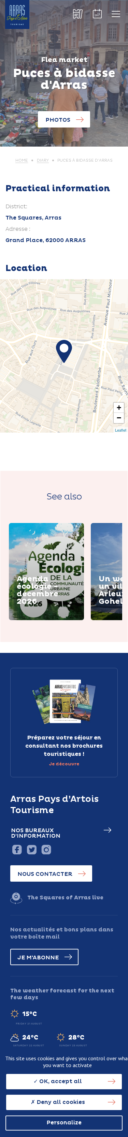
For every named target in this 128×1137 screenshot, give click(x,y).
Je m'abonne (38, 957)
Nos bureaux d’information (35, 833)
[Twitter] (31, 849)
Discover (38, 619)
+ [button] (119, 407)
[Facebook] (17, 849)
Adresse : (17, 229)
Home (21, 160)
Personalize (64, 1122)
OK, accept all (60, 1081)
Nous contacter (44, 874)
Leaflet (120, 430)
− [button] (119, 418)
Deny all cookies (60, 1102)
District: (16, 206)
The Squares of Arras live (65, 897)
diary (43, 160)
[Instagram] (46, 849)
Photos (57, 120)
